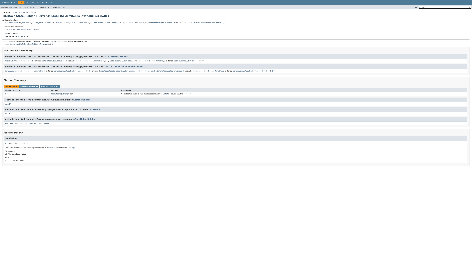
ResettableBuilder (133, 23)
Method (33, 7)
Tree (28, 3)
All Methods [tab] (11, 86)
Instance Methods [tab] (29, 86)
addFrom (32, 123)
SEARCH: (415, 7)
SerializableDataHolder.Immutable (69, 71)
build (7, 104)
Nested (12, 7)
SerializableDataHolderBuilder (162, 23)
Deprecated (36, 3)
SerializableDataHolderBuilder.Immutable (202, 23)
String (65, 94)
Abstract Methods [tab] (49, 86)
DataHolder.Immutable (52, 61)
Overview (5, 3)
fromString (56, 94)
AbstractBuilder (9, 23)
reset (46, 123)
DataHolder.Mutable (154, 61)
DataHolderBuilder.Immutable (106, 23)
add (6, 123)
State (55, 15)
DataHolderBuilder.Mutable (122, 61)
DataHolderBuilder (78, 23)
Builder (25, 23)
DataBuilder (61, 23)
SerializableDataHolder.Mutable (207, 71)
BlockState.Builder (11, 30)
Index (44, 3)
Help (50, 3)
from (40, 123)
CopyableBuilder (42, 23)
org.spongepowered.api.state (23, 12)
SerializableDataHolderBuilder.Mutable (163, 71)
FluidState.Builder (30, 30)
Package (13, 3)
